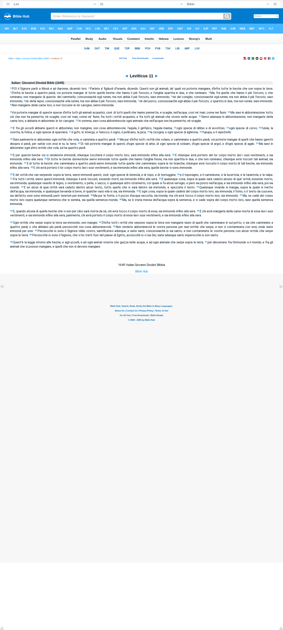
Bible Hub (141, 271)
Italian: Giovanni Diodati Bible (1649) (32, 58)
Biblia (10, 58)
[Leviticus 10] (5, 295)
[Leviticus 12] (278, 295)
